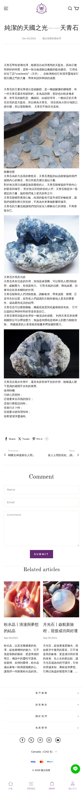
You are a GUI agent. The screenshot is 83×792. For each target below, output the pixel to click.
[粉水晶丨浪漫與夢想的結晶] (22, 599)
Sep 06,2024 (11, 637)
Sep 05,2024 (50, 637)
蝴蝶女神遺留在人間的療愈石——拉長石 (21, 455)
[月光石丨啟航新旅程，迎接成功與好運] (61, 599)
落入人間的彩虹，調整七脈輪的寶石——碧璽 (61, 455)
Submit (41, 554)
